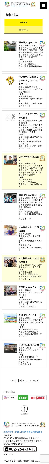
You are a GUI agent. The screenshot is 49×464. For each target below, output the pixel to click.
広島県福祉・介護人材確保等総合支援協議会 (23, 432)
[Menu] (43, 5)
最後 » (35, 381)
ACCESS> (8, 454)
